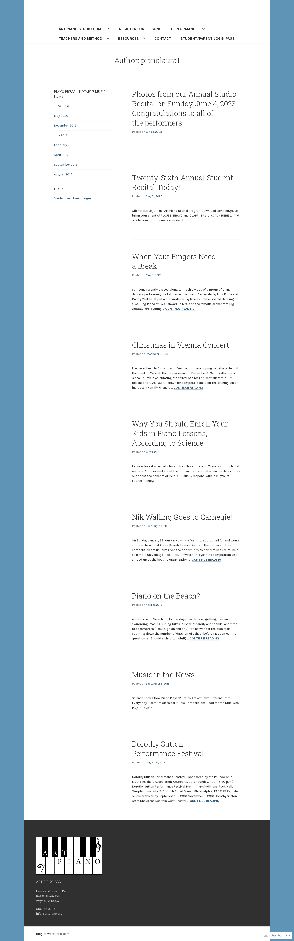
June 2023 (61, 106)
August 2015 (63, 174)
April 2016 (61, 155)
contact (162, 38)
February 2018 (64, 145)
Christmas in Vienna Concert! (181, 345)
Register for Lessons (140, 29)
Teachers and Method (80, 38)
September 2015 (66, 164)
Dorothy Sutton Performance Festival (168, 748)
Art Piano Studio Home (81, 29)
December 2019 (65, 125)
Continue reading (180, 309)
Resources (128, 38)
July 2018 (61, 135)
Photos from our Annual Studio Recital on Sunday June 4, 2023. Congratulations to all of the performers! (184, 108)
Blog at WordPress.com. (53, 934)
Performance (184, 29)
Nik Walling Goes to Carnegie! (182, 517)
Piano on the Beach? (166, 596)
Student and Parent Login (72, 198)
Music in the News (163, 674)
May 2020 (61, 116)
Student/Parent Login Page (207, 38)
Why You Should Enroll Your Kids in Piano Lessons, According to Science (180, 433)
